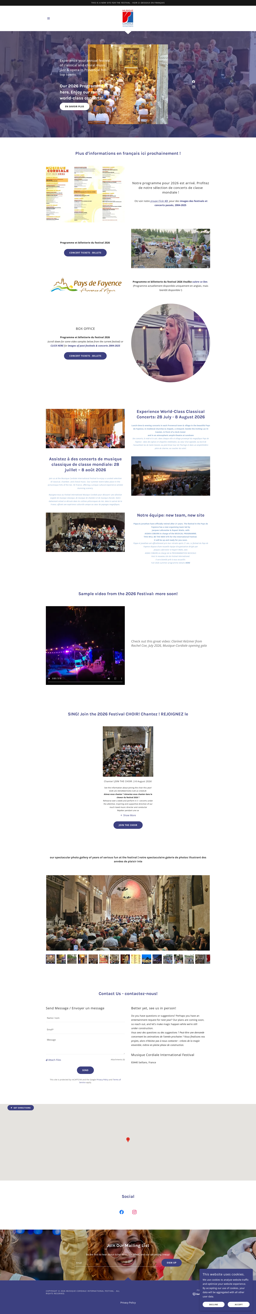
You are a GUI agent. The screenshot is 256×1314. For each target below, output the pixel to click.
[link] (128, 18)
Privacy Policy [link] (102, 1079)
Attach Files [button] (54, 1059)
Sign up (171, 1262)
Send (85, 1070)
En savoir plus (74, 106)
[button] (48, 18)
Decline (213, 1304)
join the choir (128, 825)
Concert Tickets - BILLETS (85, 252)
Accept (239, 1304)
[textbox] (85, 1018)
